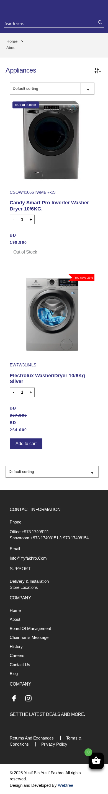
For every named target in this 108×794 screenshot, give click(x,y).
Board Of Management (30, 628)
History (16, 646)
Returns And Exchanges (32, 738)
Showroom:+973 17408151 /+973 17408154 (49, 537)
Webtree (65, 785)
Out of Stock (25, 252)
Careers (17, 655)
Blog (14, 673)
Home (11, 41)
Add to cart (26, 443)
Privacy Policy (54, 744)
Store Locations (24, 587)
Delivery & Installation (29, 581)
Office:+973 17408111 (29, 531)
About (15, 619)
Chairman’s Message (29, 637)
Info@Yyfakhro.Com (28, 558)
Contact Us (20, 664)
